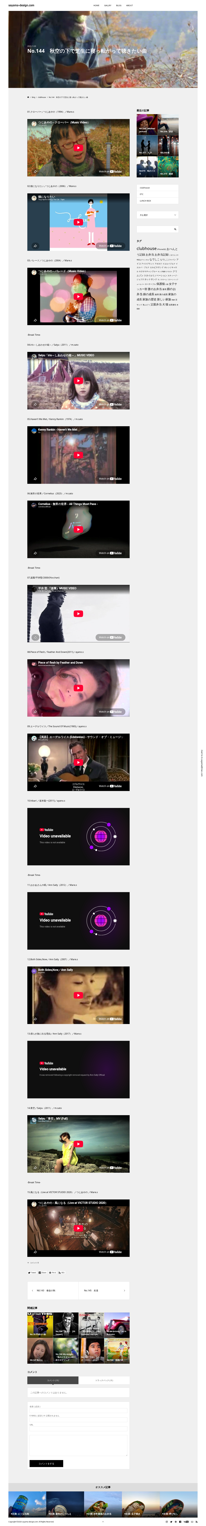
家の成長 (163, 294)
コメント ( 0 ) (53, 1380)
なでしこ (155, 259)
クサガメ (169, 271)
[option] (27, 1504)
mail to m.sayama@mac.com (202, 763)
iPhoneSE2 (161, 249)
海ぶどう (146, 304)
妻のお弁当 (155, 289)
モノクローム (162, 279)
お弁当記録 (162, 254)
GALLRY (107, 5)
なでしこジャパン (168, 259)
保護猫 (160, 284)
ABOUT (129, 5)
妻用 (164, 289)
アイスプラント (147, 263)
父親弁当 (156, 304)
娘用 (157, 294)
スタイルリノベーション (155, 275)
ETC (141, 194)
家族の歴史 (150, 299)
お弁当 (150, 254)
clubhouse (145, 187)
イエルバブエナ (169, 263)
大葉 (166, 284)
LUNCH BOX (145, 200)
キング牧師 (162, 271)
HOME (96, 5)
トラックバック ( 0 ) (104, 1380)
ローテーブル (150, 284)
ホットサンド (150, 279)
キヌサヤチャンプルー (148, 271)
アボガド (158, 263)
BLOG (118, 5)
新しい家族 (164, 299)
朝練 (173, 300)
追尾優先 (172, 304)
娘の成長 (148, 294)
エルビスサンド (157, 267)
